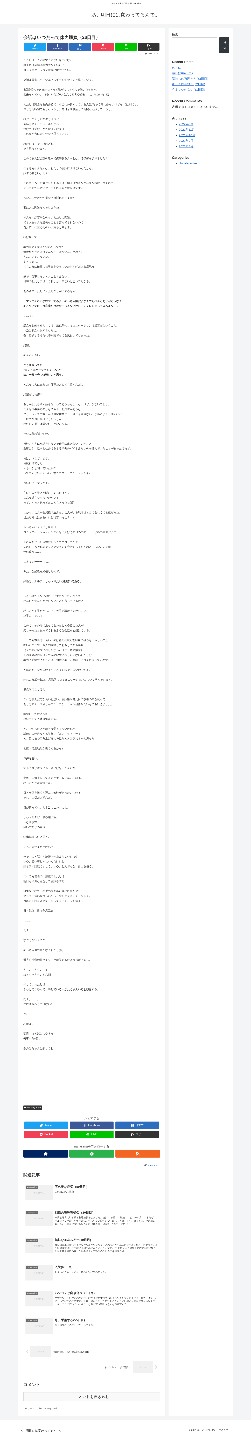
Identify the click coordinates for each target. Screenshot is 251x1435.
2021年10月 (187, 135)
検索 (175, 34)
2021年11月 (187, 129)
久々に (176, 67)
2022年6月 (186, 124)
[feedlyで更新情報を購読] (91, 1154)
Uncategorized (34, 1107)
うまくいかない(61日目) (188, 89)
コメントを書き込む (91, 1397)
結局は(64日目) (182, 73)
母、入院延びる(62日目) (188, 84)
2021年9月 (186, 140)
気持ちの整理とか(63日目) (190, 78)
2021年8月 (186, 146)
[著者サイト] (45, 1154)
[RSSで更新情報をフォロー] (137, 1154)
